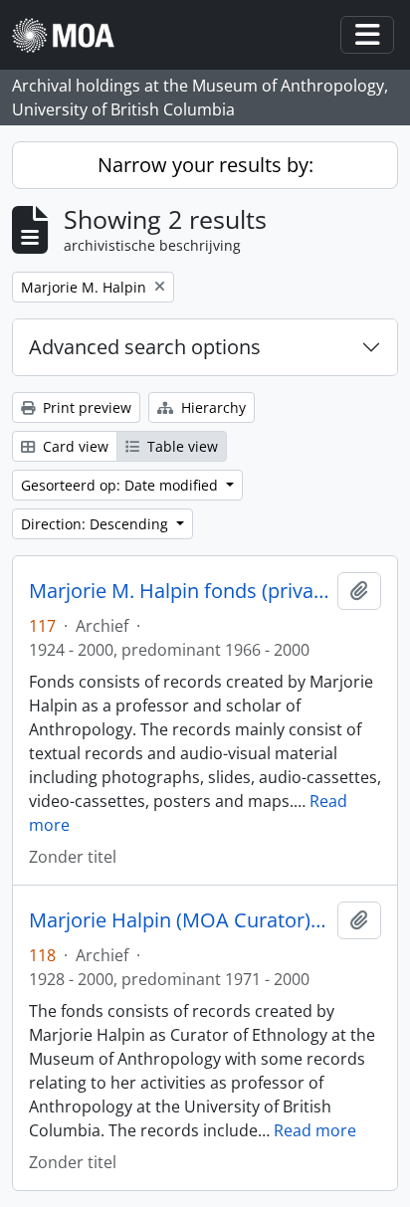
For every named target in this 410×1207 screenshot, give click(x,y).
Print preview (85, 407)
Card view (73, 446)
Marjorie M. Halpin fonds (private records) (179, 591)
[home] (71, 35)
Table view (180, 446)
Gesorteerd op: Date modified (121, 485)
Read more (315, 1130)
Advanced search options (145, 346)
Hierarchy (211, 407)
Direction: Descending (96, 523)
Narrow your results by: (205, 164)
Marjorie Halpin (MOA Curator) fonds (179, 920)
